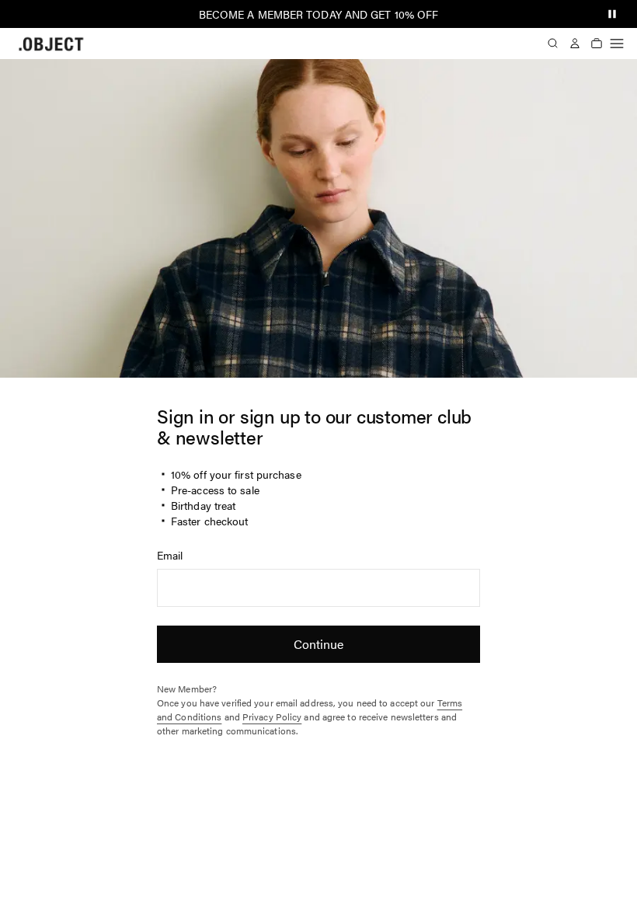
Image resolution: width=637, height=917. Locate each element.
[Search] (553, 43)
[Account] (575, 43)
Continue (319, 644)
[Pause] (612, 14)
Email (170, 555)
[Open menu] (617, 43)
